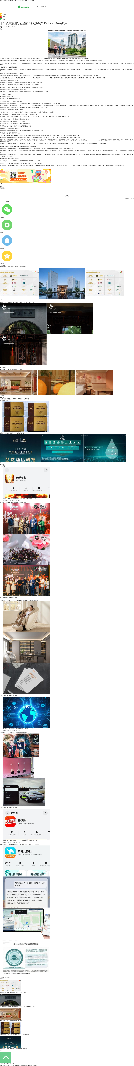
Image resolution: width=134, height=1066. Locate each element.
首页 (1, 0)
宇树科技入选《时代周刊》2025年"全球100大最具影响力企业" (18, 728)
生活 (16, 0)
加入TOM (12, 1063)
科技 (33, 0)
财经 (23, 0)
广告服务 (7, 1063)
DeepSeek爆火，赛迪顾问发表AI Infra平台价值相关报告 (16, 973)
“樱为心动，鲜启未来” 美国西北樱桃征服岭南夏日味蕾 (13, 502)
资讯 (3, 0)
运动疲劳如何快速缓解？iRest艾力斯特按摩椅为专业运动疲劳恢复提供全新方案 (19, 600)
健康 (26, 0)
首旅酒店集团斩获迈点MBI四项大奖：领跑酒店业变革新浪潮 (14, 399)
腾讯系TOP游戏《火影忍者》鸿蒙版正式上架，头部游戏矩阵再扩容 (19, 498)
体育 (8, 0)
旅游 (13, 0)
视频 (21, 0)
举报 (1, 186)
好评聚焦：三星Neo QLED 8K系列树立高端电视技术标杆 (14, 732)
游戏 (11, 0)
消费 (28, 0)
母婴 (18, 0)
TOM (4, 26)
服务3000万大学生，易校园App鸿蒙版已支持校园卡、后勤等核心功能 (20, 840)
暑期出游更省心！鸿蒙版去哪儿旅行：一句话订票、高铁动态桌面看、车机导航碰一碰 (20, 844)
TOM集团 (2, 1063)
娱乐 (6, 0)
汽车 (31, 0)
